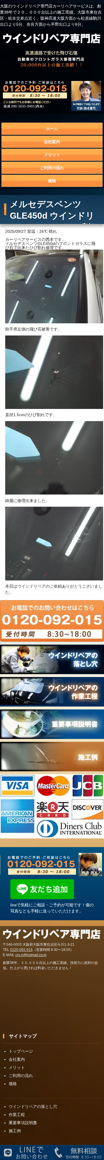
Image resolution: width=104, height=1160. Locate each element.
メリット (52, 154)
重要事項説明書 (23, 1123)
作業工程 (17, 1115)
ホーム (52, 128)
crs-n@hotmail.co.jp (31, 955)
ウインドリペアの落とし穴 (33, 1106)
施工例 (15, 1131)
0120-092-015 (21, 950)
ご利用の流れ (52, 167)
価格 (52, 180)
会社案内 (52, 141)
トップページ (21, 1051)
